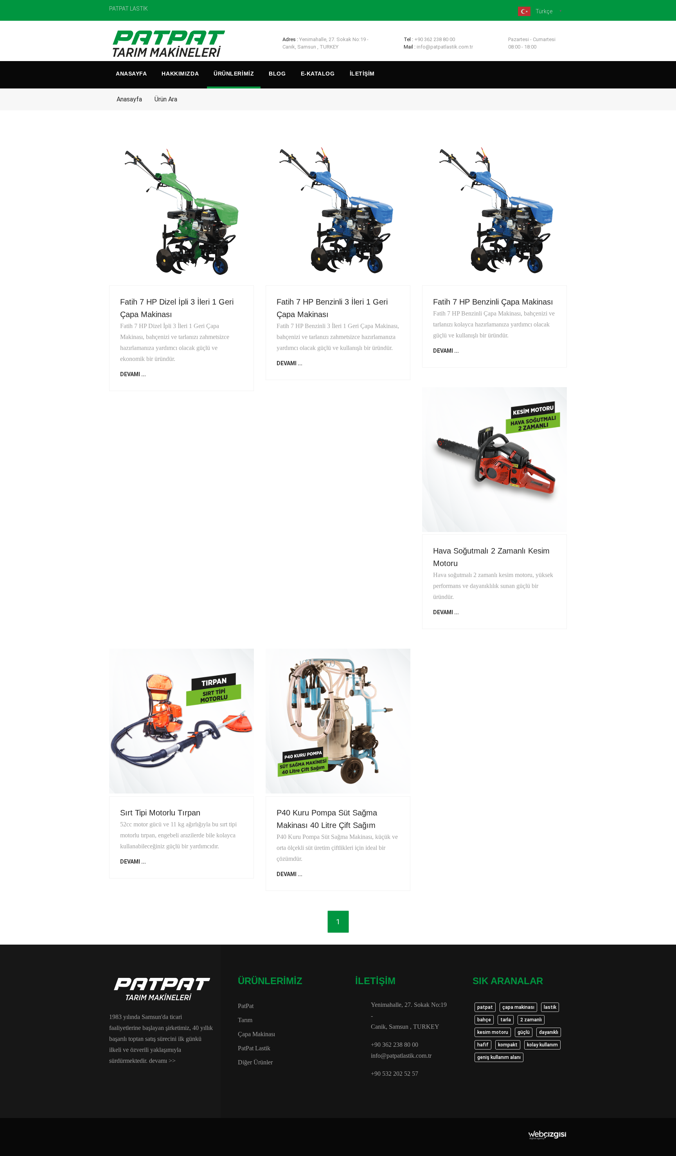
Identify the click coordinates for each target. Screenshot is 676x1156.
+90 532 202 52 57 (394, 1073)
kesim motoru (492, 1032)
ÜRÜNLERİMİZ (234, 73)
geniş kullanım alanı (499, 1057)
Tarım (245, 1020)
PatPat (246, 1006)
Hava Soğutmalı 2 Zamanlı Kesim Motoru (491, 557)
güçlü (524, 1032)
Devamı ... (133, 374)
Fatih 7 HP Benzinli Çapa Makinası (493, 302)
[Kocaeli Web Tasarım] (547, 1135)
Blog (277, 73)
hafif (483, 1045)
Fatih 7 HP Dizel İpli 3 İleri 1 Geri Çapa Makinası (177, 308)
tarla (505, 1020)
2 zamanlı (531, 1020)
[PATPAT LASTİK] (170, 44)
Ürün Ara (166, 99)
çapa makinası (518, 1007)
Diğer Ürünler (255, 1062)
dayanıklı (548, 1032)
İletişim (362, 73)
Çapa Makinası (256, 1034)
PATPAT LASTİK (128, 8)
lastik (550, 1007)
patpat (485, 1007)
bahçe (484, 1020)
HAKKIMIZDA (180, 73)
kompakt (508, 1045)
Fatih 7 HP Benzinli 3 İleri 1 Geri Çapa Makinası (332, 308)
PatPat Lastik (254, 1048)
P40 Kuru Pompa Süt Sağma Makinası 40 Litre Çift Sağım (327, 819)
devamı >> (162, 1060)
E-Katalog (318, 73)
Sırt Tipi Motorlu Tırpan (160, 812)
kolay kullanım (542, 1045)
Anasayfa (131, 73)
